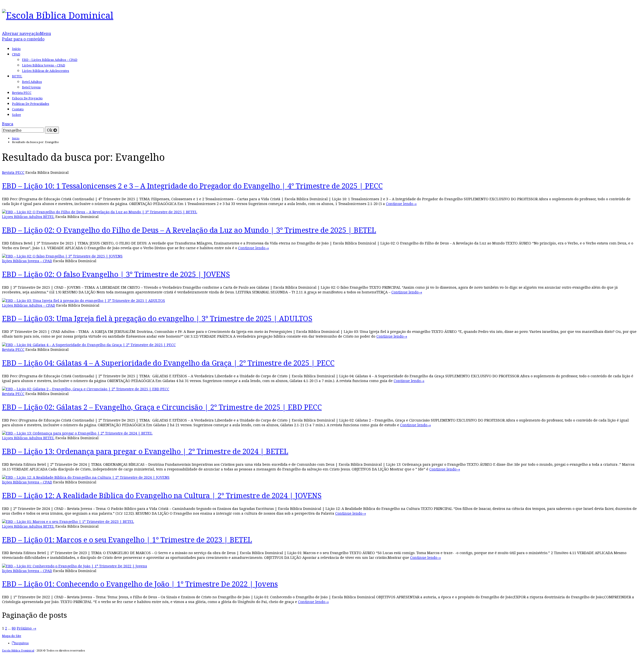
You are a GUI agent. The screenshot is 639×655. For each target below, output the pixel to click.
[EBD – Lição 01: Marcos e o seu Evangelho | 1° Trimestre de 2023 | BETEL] (68, 521)
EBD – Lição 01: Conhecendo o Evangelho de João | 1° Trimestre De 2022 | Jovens (140, 584)
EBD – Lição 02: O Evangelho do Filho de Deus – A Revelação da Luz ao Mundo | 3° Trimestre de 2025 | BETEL (189, 230)
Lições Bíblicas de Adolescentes (45, 71)
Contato (18, 109)
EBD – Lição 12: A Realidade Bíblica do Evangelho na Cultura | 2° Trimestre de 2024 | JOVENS (161, 495)
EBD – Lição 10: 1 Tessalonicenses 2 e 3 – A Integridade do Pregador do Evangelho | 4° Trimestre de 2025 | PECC (192, 186)
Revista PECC (21, 93)
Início (16, 49)
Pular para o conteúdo (23, 39)
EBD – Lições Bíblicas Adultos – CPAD (49, 60)
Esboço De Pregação (27, 98)
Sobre (16, 115)
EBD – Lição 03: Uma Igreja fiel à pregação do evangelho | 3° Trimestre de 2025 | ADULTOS (157, 318)
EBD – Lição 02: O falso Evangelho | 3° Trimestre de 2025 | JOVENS (116, 274)
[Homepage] (57, 15)
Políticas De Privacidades (30, 104)
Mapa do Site (11, 636)
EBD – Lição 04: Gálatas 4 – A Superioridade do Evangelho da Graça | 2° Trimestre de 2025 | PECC (168, 363)
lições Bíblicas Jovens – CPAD (27, 260)
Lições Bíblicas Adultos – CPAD (28, 305)
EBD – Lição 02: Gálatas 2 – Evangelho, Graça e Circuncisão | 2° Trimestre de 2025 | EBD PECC (162, 407)
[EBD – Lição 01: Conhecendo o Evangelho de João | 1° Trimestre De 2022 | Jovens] (74, 566)
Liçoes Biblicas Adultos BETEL (28, 216)
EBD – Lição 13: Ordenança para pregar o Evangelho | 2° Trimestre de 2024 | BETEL (145, 451)
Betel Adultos (32, 82)
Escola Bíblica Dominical (18, 650)
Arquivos (22, 643)
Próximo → (26, 628)
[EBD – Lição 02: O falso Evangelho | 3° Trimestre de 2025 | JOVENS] (62, 256)
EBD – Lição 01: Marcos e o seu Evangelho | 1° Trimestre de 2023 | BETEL (127, 539)
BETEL (17, 76)
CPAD (16, 54)
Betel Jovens (31, 87)
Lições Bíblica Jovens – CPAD (43, 65)
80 (14, 628)
